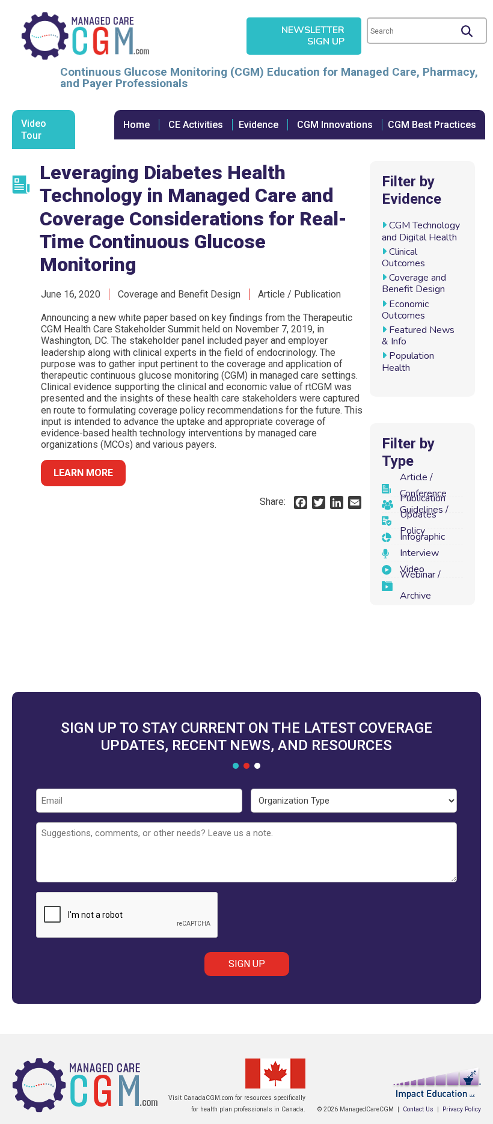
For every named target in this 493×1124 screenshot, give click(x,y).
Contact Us (418, 1109)
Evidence (258, 124)
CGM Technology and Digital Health (421, 231)
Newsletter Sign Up (312, 35)
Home (136, 124)
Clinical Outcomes (403, 257)
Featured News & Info (418, 335)
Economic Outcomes (405, 310)
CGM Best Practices (432, 124)
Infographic (422, 536)
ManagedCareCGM (85, 36)
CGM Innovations (335, 124)
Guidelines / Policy (424, 520)
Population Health (408, 361)
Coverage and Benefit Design (414, 283)
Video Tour (33, 129)
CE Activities (195, 124)
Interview (419, 553)
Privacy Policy (461, 1109)
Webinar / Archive (420, 585)
